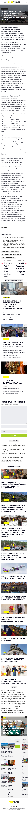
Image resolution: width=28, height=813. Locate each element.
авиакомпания (9, 698)
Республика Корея (6, 696)
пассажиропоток (17, 254)
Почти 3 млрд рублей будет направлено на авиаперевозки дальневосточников (14, 248)
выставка (22, 701)
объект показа (12, 707)
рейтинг (14, 708)
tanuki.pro (18, 809)
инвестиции (21, 703)
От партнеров (5, 8)
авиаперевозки (5, 251)
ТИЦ (20, 696)
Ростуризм (13, 696)
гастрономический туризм (9, 703)
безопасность (14, 700)
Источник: (4, 227)
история (12, 704)
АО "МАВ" (4, 690)
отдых (17, 707)
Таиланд (24, 696)
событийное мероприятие (10, 710)
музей (23, 704)
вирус (22, 700)
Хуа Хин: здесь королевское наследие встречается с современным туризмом (11, 461)
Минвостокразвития (7, 254)
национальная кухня (5, 707)
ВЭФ (14, 690)
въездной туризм (15, 701)
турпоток (4, 712)
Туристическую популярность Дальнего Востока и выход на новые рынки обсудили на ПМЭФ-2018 (14, 244)
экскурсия (21, 712)
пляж (11, 708)
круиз (15, 704)
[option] (14, 726)
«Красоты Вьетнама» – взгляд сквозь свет (12, 457)
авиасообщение (18, 698)
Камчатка (3, 694)
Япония (3, 698)
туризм (21, 710)
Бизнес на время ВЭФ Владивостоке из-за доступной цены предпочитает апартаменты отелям (13, 445)
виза (19, 700)
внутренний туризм (6, 701)
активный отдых (5, 700)
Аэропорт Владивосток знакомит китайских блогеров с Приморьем (12, 450)
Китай (8, 694)
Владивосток (7, 692)
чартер (16, 712)
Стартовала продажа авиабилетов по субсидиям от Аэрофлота (13, 240)
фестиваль (11, 712)
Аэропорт (10, 690)
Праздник (12, 694)
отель (22, 707)
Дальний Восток (15, 251)
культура (19, 705)
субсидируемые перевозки (8, 257)
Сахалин (17, 696)
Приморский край (19, 694)
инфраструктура (5, 704)
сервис (17, 708)
